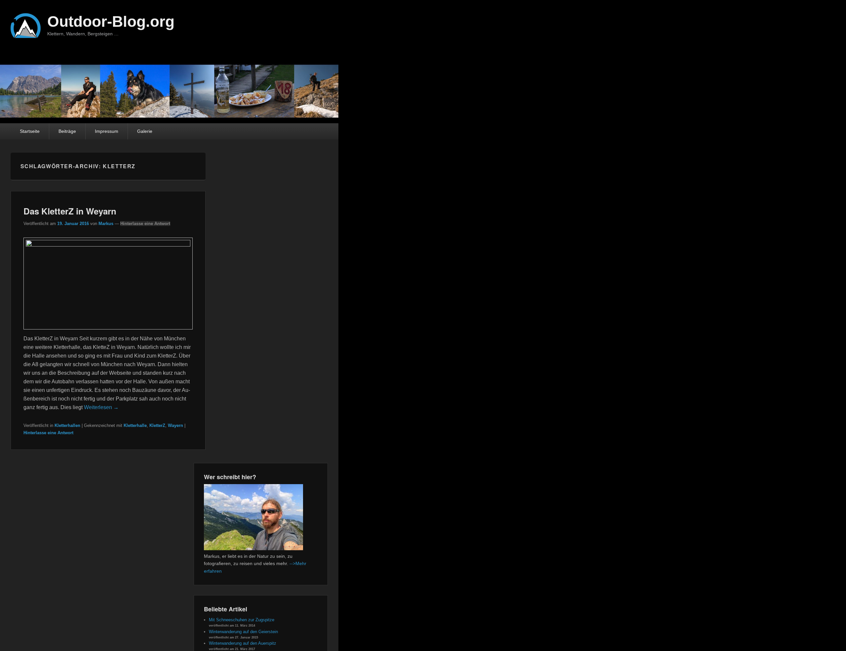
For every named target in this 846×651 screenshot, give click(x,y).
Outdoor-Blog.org (110, 21)
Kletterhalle (135, 425)
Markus (105, 223)
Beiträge (67, 131)
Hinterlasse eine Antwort (145, 223)
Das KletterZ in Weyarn (69, 211)
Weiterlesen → (101, 407)
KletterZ (157, 425)
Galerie (144, 131)
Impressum (106, 131)
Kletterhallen (67, 425)
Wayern (175, 425)
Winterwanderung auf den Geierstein (243, 631)
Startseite (30, 131)
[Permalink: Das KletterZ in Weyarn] (108, 245)
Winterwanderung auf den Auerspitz (242, 643)
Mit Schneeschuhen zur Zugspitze (241, 619)
